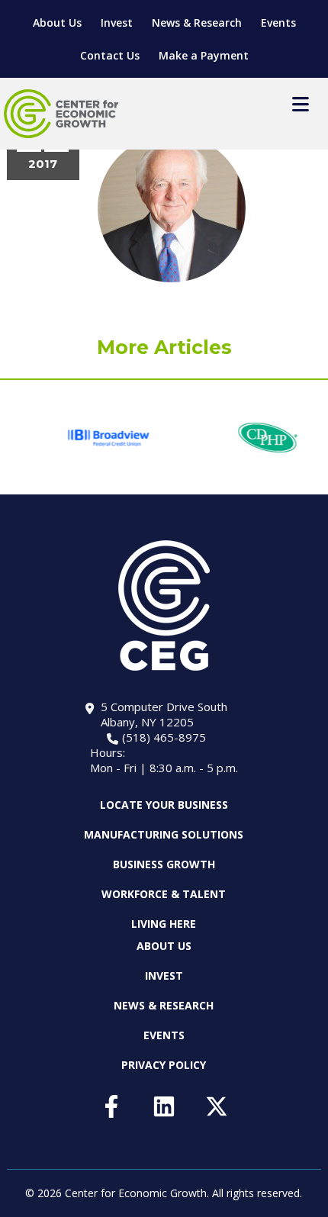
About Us (57, 22)
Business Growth (164, 864)
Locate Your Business (164, 805)
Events (278, 22)
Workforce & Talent (163, 894)
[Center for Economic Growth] (61, 113)
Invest (117, 22)
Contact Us (110, 55)
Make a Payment (204, 55)
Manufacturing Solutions (163, 834)
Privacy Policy (163, 1065)
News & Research (197, 22)
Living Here (163, 923)
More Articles (164, 347)
